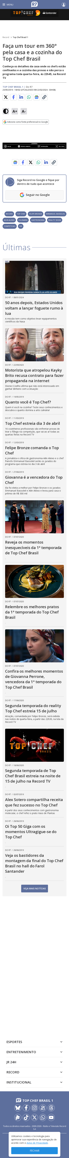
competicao (9, 226)
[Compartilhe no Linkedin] (21, 97)
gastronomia (37, 220)
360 (20, 226)
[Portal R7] (34, 4)
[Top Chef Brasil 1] (34, 14)
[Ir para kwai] (42, 1107)
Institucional (18, 1082)
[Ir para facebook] (26, 1107)
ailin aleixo (9, 220)
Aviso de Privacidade (37, 1142)
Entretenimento (21, 1052)
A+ (15, 111)
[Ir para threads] (51, 1107)
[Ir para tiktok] (26, 1117)
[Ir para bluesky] (17, 1107)
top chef (21, 214)
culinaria (22, 220)
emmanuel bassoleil (55, 214)
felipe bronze (35, 214)
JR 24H (11, 1062)
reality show (54, 220)
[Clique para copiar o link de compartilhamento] (44, 97)
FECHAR (34, 1150)
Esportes (14, 1042)
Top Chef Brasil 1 (20, 37)
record (9, 214)
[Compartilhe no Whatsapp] (29, 97)
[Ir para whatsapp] (42, 1117)
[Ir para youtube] (51, 1117)
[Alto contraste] (6, 111)
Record (6, 37)
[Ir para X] (34, 1117)
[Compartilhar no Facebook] (13, 97)
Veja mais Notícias (34, 888)
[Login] (63, 4)
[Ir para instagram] (34, 1107)
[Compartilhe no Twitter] (6, 97)
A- (24, 111)
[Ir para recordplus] (17, 1117)
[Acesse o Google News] (36, 97)
